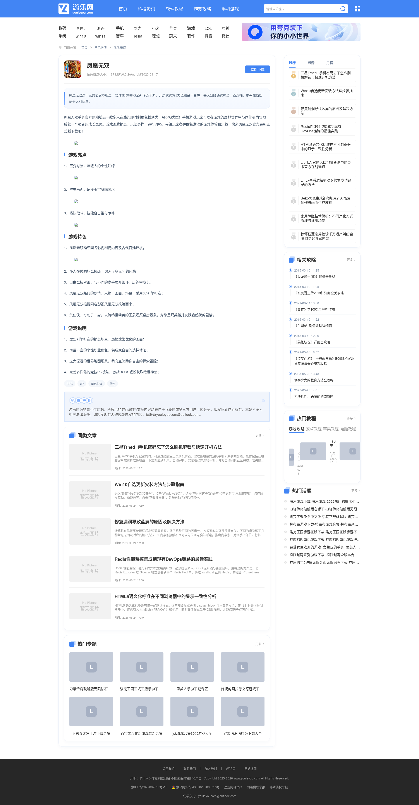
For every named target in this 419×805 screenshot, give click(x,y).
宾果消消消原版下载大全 (242, 733)
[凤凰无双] (72, 69)
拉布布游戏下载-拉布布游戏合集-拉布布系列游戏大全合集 (325, 524)
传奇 (112, 384)
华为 (138, 28)
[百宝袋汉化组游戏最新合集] (142, 711)
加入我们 (211, 768)
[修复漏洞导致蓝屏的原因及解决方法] (90, 531)
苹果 (173, 28)
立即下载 (257, 69)
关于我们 (168, 768)
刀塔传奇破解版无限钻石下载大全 (91, 688)
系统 (62, 36)
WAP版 (230, 768)
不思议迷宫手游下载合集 (91, 733)
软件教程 (174, 9)
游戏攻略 (202, 9)
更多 (258, 435)
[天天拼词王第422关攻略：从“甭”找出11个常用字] (291, 457)
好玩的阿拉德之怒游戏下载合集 (243, 688)
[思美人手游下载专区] (192, 667)
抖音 (208, 36)
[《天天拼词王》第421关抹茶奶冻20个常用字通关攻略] (313, 451)
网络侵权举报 (256, 787)
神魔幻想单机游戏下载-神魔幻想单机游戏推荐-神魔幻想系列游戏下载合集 (325, 539)
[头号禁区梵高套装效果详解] (353, 451)
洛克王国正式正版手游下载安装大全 (142, 688)
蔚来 (173, 36)
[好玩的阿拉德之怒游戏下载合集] (243, 667)
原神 (226, 28)
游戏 (191, 28)
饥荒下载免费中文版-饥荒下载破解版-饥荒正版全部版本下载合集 (325, 516)
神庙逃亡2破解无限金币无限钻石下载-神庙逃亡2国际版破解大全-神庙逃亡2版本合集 (325, 562)
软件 (191, 36)
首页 (122, 9)
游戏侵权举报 (279, 787)
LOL (208, 28)
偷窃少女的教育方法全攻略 (313, 380)
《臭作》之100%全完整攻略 (314, 309)
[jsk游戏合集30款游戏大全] (192, 711)
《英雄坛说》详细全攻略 (312, 342)
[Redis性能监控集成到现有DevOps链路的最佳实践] (90, 569)
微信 (226, 36)
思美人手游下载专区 (192, 688)
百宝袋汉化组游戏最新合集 (142, 733)
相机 (81, 28)
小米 (156, 28)
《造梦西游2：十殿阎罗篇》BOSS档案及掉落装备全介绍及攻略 (324, 361)
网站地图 (250, 768)
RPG (70, 384)
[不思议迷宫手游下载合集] (91, 711)
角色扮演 (100, 47)
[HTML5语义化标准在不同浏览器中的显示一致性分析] (90, 606)
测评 (101, 28)
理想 (156, 36)
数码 (62, 28)
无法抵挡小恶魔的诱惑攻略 (313, 396)
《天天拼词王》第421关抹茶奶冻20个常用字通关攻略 (333, 443)
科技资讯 (146, 9)
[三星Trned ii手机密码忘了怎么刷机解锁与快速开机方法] (90, 457)
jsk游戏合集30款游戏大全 (192, 733)
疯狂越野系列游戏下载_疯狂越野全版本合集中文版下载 (325, 554)
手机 (120, 28)
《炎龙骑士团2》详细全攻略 (314, 276)
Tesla (137, 36)
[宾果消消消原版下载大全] (243, 711)
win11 (100, 36)
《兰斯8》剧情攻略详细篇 (313, 325)
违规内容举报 (233, 787)
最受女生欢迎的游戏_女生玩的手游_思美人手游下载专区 (325, 547)
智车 (120, 36)
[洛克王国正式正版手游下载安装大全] (142, 667)
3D (82, 384)
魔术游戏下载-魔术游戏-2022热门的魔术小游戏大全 (325, 501)
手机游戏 (230, 9)
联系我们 (190, 768)
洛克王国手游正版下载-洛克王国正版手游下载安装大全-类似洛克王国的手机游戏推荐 (325, 531)
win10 (81, 36)
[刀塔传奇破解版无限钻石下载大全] (91, 667)
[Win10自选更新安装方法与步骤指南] (90, 494)
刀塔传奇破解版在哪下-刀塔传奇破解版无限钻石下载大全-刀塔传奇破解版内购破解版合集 (325, 508)
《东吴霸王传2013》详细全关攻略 (319, 293)
